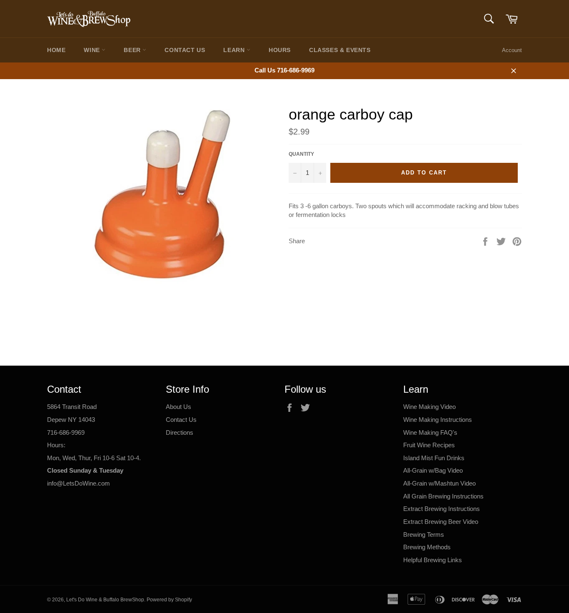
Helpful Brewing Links (432, 559)
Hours (280, 50)
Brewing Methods (427, 547)
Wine (93, 50)
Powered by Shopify (169, 600)
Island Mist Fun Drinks (433, 457)
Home (56, 50)
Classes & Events (340, 50)
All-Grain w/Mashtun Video (439, 483)
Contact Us (185, 50)
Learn (235, 50)
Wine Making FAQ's (430, 432)
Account (512, 50)
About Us (178, 406)
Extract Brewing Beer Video (440, 521)
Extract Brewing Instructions (441, 508)
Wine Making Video (429, 406)
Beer (133, 50)
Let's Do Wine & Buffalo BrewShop (105, 600)
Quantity (301, 154)
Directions (179, 432)
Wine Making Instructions (437, 419)
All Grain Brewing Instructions (443, 496)
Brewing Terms (423, 534)
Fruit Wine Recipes (429, 445)
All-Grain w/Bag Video (433, 470)
